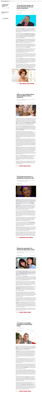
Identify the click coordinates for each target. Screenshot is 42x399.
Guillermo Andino (28, 122)
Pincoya (17, 206)
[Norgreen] (5, 18)
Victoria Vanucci (33, 34)
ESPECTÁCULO (3, 11)
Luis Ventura (23, 28)
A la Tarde (21, 83)
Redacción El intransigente (19, 102)
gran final (33, 203)
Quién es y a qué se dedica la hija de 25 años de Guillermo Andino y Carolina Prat (5, 12)
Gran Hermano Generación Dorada (22, 237)
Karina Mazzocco (24, 83)
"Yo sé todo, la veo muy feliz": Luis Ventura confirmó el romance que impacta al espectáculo (5, 5)
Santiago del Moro (31, 237)
